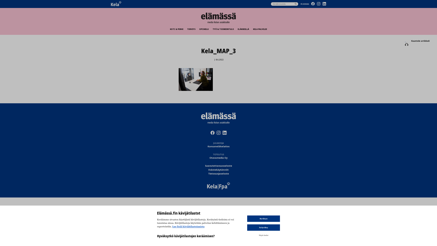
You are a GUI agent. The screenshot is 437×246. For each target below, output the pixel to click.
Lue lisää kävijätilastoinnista (188, 226)
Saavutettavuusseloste (218, 166)
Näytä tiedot (263, 235)
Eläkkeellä (243, 29)
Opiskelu (204, 29)
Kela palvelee (260, 29)
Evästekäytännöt (218, 170)
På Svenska (305, 4)
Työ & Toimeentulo (223, 29)
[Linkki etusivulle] (218, 16)
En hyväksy (263, 227)
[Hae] (296, 4)
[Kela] (116, 4)
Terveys (191, 29)
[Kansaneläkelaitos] (218, 189)
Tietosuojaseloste (218, 173)
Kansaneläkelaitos (219, 146)
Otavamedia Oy (218, 158)
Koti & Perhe (176, 29)
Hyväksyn (263, 219)
